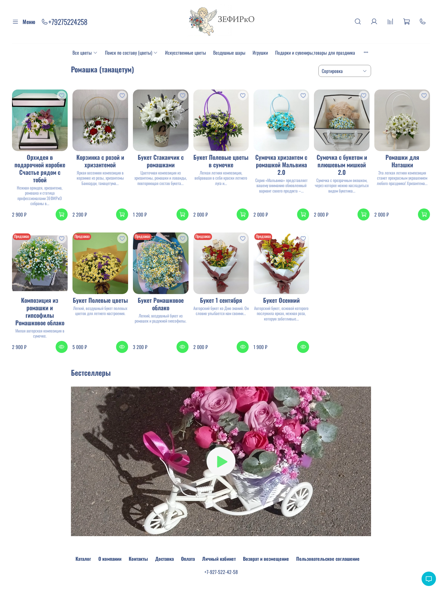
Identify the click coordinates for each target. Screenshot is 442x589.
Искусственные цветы (185, 52)
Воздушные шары (229, 52)
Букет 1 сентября (221, 300)
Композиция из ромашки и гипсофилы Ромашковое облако (39, 311)
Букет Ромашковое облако (161, 304)
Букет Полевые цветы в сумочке (220, 161)
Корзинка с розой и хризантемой (100, 161)
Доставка (164, 558)
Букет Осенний (281, 300)
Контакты (138, 558)
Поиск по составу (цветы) (128, 52)
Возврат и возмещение (266, 558)
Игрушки (260, 52)
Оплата (188, 558)
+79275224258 (67, 21)
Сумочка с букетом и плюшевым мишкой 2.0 (342, 165)
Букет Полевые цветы (100, 300)
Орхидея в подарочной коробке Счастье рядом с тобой (39, 168)
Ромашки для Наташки (402, 161)
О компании (109, 558)
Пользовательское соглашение (328, 558)
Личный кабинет (219, 558)
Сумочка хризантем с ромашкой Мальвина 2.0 (281, 165)
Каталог (83, 558)
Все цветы (82, 52)
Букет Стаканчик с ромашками (161, 161)
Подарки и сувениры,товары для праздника (315, 52)
